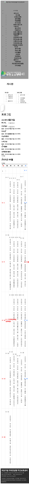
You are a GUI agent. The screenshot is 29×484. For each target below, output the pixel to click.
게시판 (16, 46)
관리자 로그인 (23, 478)
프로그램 (18, 50)
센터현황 (18, 19)
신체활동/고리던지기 (14, 399)
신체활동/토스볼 (25, 224)
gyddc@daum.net (19, 474)
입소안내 (18, 28)
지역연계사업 (17, 43)
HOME (2, 97)
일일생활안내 (17, 34)
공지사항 (18, 48)
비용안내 (18, 30)
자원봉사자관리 (18, 45)
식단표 (18, 54)
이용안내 (16, 26)
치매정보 (18, 56)
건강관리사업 (17, 37)
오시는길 (18, 23)
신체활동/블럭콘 (14, 341)
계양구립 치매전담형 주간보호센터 (14, 470)
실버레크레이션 (10, 216)
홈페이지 (16, 59)
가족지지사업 (17, 41)
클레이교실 (21, 217)
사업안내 (16, 35)
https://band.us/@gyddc (11, 476)
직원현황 (18, 21)
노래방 (21, 224)
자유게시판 (17, 58)
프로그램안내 (17, 32)
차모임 (10, 191)
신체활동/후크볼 (25, 400)
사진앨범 (18, 52)
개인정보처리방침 (18, 63)
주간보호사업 (17, 39)
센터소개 (10, 95)
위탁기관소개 (17, 24)
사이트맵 (18, 65)
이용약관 (18, 61)
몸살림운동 (25, 206)
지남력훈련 (10, 198)
